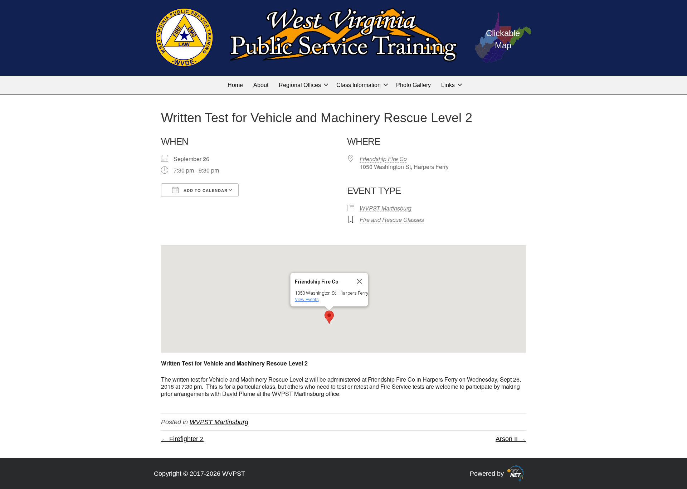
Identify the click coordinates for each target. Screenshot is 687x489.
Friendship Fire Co (383, 159)
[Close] (359, 281)
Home (235, 85)
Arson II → (511, 438)
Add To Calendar (205, 190)
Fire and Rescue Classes (392, 220)
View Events (307, 299)
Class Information (358, 85)
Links (448, 85)
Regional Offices (300, 85)
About (260, 85)
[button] (326, 85)
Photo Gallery (413, 85)
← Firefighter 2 (182, 438)
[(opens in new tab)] (515, 472)
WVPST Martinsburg (385, 208)
